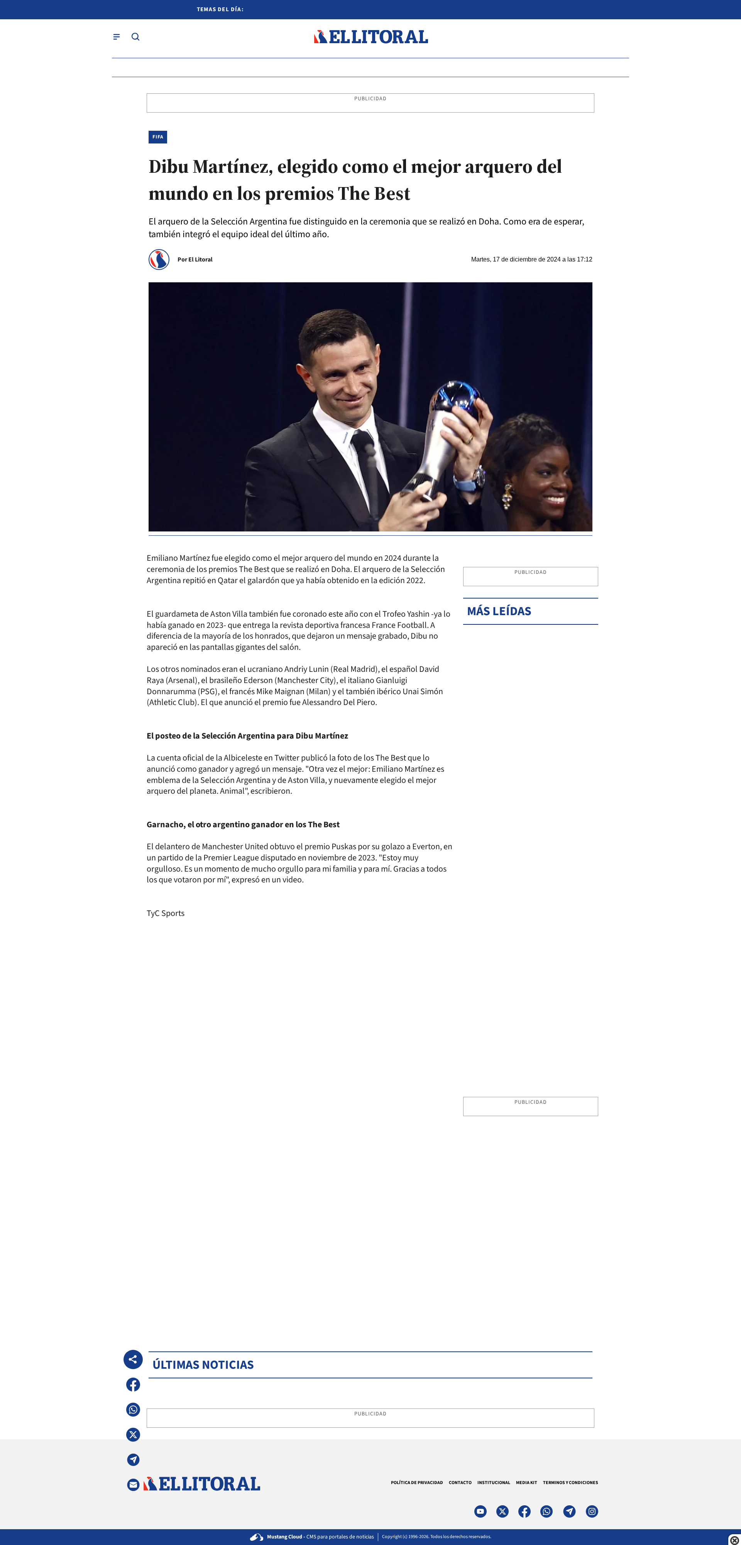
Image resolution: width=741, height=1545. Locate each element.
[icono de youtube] (480, 1511)
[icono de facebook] (524, 1511)
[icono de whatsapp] (546, 1511)
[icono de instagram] (592, 1511)
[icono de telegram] (569, 1511)
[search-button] (135, 36)
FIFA (157, 136)
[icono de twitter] (502, 1511)
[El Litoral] (370, 37)
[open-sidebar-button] (116, 36)
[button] (133, 1384)
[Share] (133, 1359)
